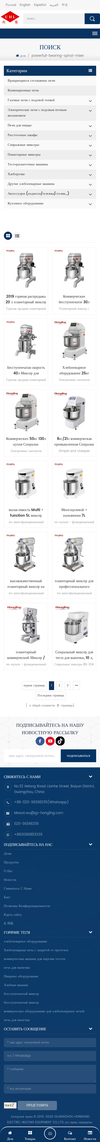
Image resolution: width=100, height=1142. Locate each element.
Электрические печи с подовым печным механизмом (37, 112)
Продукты (11, 862)
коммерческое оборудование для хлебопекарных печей (44, 1011)
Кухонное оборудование (26, 203)
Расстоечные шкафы (22, 135)
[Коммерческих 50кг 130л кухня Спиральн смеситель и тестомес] (25, 411)
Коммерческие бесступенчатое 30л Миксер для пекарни (74, 299)
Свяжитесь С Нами (18, 888)
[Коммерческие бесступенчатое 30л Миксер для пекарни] (74, 269)
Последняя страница (50, 695)
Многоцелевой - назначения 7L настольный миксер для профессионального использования (74, 512)
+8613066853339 (28, 834)
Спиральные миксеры (23, 145)
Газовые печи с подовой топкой (31, 100)
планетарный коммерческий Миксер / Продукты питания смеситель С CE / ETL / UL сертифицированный (26, 655)
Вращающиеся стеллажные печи (31, 80)
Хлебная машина (16, 985)
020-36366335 (26, 824)
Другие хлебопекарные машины (31, 184)
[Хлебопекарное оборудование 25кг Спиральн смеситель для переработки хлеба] (74, 340)
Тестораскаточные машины (28, 164)
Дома (8, 853)
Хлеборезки (16, 174)
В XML (9, 923)
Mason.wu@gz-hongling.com (38, 813)
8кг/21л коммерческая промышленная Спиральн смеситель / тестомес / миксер (74, 441)
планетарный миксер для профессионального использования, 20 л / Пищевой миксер (74, 584)
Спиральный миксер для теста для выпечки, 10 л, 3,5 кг (74, 655)
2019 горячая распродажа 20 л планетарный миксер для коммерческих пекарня (26, 299)
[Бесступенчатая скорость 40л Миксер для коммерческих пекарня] (25, 340)
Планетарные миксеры (24, 154)
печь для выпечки (17, 967)
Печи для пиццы (20, 125)
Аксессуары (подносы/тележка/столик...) (38, 193)
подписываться (78, 756)
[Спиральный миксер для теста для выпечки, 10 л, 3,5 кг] (74, 625)
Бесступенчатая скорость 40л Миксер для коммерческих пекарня (26, 370)
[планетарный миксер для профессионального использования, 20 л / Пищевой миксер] (74, 553)
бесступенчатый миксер (21, 994)
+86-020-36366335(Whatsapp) (41, 802)
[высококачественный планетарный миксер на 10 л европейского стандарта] (25, 553)
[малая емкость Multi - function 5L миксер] (25, 482)
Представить (37, 1105)
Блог (7, 897)
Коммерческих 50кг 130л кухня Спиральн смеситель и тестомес (26, 441)
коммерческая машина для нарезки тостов (34, 959)
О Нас (8, 871)
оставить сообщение (50, 1133)
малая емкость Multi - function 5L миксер (26, 512)
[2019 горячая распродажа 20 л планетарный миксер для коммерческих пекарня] (25, 269)
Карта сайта (13, 915)
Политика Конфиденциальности (27, 906)
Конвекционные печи (23, 90)
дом (23, 56)
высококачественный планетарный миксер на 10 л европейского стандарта (25, 584)
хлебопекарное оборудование (25, 941)
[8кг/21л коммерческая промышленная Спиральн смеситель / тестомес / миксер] (74, 411)
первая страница (34, 685)
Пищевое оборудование (21, 976)
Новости (10, 880)
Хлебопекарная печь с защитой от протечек (36, 950)
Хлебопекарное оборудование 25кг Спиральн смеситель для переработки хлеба (74, 370)
